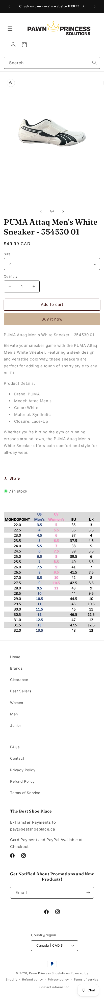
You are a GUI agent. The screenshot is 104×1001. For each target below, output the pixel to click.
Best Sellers (20, 691)
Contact (17, 758)
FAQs (14, 747)
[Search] (94, 62)
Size (7, 254)
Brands (16, 668)
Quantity (10, 276)
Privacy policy (58, 979)
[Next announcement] (94, 6)
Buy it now (52, 319)
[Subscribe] (88, 893)
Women (16, 702)
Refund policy (32, 979)
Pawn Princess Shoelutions (49, 973)
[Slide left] (40, 211)
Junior (15, 725)
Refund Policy (22, 781)
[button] (10, 28)
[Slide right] (63, 211)
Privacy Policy (22, 770)
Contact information (54, 987)
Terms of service (86, 979)
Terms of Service (25, 793)
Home (15, 657)
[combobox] (52, 63)
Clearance (19, 679)
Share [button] (15, 478)
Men (14, 714)
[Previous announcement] (9, 6)
